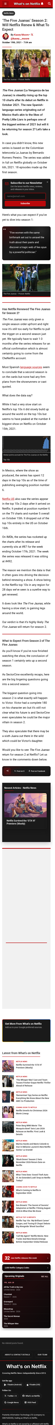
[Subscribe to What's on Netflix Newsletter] (42, 3)
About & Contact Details (17, 1355)
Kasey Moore (21, 34)
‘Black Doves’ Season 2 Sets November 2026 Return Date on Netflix (30, 1162)
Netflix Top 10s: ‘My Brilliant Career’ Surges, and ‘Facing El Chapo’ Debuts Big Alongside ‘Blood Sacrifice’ (33, 1223)
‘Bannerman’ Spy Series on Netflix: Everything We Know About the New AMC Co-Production (32, 1098)
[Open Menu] (5, 4)
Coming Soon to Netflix (26, 1107)
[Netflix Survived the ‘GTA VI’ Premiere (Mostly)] (25, 805)
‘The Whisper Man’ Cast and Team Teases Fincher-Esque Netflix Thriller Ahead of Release (33, 1083)
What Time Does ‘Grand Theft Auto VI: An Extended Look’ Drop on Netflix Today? (33, 1178)
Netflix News (8, 13)
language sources (31, 367)
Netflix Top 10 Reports (26, 1217)
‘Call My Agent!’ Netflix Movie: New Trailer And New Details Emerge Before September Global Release (32, 1239)
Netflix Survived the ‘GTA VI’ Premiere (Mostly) (21, 822)
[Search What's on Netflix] (49, 3)
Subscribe (25, 203)
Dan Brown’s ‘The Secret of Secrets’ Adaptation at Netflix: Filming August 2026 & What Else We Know (33, 1208)
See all (44, 1277)
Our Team (42, 1355)
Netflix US (8, 499)
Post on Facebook (38, 771)
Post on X (20, 771)
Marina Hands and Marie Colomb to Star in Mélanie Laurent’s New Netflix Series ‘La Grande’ (33, 1147)
